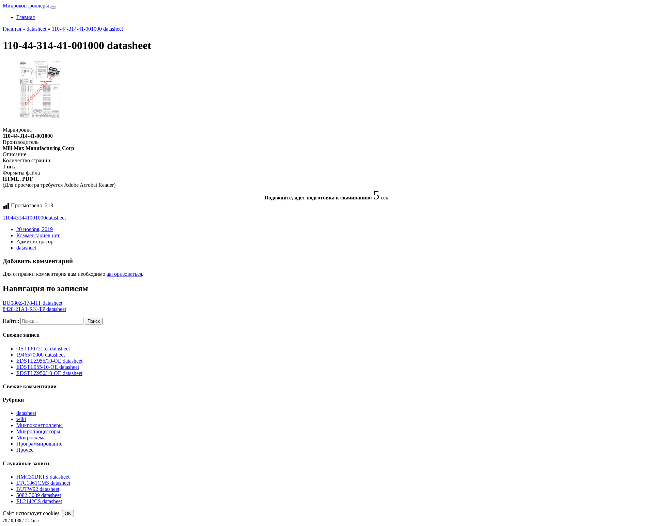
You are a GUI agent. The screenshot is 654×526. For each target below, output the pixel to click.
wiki (21, 419)
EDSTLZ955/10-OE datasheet (49, 361)
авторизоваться (124, 274)
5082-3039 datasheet (38, 495)
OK (68, 513)
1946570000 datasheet (40, 355)
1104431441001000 (24, 218)
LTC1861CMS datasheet (43, 483)
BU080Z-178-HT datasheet (32, 303)
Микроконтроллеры (26, 6)
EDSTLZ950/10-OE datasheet (49, 373)
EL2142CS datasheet (39, 501)
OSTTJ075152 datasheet (43, 348)
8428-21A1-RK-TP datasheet (34, 309)
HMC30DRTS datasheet (42, 477)
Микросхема (31, 437)
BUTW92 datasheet (37, 489)
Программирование (39, 444)
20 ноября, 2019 (34, 229)
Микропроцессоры (38, 431)
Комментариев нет (38, 235)
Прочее (24, 450)
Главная (25, 17)
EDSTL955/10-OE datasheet (47, 367)
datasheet (56, 218)
